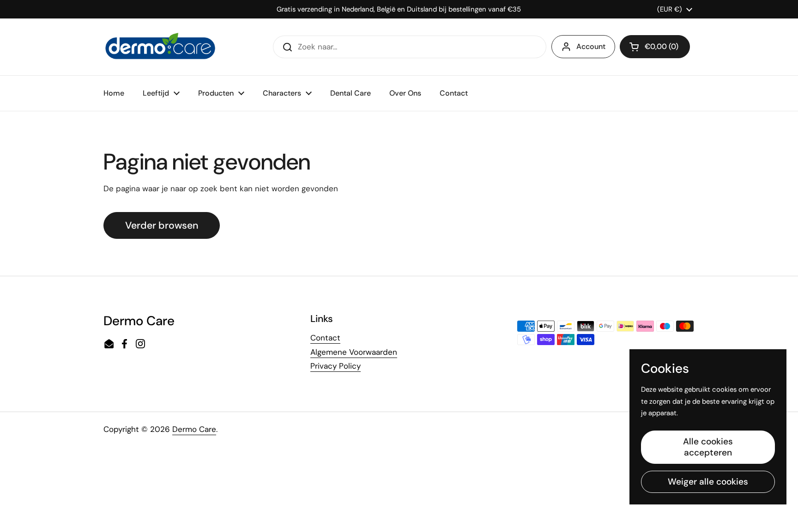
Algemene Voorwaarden (353, 352)
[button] (655, 46)
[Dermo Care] (160, 46)
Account (590, 46)
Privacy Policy (335, 366)
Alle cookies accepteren (708, 447)
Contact (325, 338)
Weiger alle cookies (708, 481)
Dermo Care (194, 429)
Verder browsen (161, 225)
